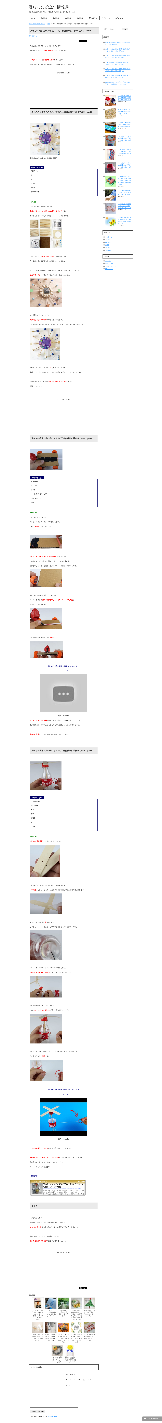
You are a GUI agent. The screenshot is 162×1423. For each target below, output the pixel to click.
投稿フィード (109, 263)
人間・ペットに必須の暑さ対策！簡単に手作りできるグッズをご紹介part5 (117, 50)
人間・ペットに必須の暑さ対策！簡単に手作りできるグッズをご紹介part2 (117, 70)
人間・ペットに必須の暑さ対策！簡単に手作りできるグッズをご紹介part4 (117, 56)
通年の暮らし (93, 18)
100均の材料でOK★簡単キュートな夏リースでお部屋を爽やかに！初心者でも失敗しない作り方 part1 (76, 1315)
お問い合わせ (119, 18)
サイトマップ (106, 18)
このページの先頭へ (153, 1418)
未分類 (107, 245)
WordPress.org (109, 269)
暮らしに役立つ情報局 (49, 7)
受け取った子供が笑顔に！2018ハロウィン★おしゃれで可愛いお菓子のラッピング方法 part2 (37, 1315)
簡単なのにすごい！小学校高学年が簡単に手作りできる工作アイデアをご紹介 (117, 83)
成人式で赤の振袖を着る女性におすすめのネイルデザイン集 (89, 1337)
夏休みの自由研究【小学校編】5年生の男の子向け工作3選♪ (70, 1360)
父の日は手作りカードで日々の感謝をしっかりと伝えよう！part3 (50, 1313)
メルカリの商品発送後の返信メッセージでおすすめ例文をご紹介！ (124, 192)
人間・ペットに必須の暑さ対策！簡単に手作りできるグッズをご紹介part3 (117, 63)
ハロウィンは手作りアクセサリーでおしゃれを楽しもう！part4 (57, 1360)
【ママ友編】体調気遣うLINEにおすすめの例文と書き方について (124, 206)
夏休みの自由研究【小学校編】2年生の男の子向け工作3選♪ (124, 111)
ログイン (108, 261)
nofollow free (52, 1416)
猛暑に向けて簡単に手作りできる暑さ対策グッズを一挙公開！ (117, 43)
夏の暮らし (56, 18)
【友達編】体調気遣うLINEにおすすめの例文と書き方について (124, 124)
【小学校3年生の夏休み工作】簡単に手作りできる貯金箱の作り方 (124, 138)
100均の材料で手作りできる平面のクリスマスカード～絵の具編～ (89, 1313)
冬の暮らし (80, 18)
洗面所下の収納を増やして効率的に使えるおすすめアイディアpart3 (50, 1337)
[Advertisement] (64, 91)
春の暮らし (44, 18)
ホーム (33, 18)
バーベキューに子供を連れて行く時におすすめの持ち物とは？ (38, 1337)
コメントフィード (110, 266)
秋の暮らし (68, 18)
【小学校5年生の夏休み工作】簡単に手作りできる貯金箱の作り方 (124, 151)
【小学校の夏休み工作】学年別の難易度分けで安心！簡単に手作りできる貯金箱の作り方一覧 (124, 180)
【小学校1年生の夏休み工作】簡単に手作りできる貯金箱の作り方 (124, 98)
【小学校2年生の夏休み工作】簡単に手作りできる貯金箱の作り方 (124, 165)
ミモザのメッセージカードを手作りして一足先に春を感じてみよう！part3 (76, 1338)
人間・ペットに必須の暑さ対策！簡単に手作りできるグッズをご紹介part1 (117, 76)
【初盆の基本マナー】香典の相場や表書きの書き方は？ (63, 1313)
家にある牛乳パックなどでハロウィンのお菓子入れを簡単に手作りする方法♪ (63, 1338)
